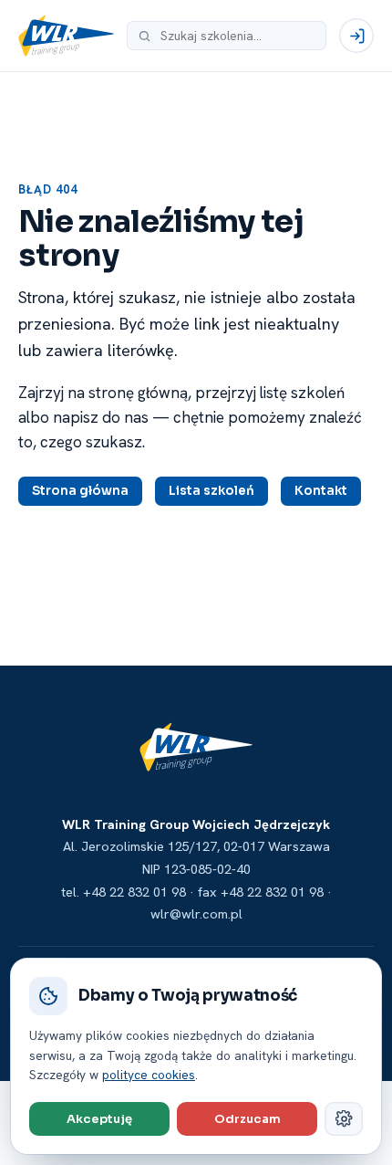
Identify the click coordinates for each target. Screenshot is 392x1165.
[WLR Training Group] (66, 36)
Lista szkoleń (211, 491)
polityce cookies (148, 1074)
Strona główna (80, 491)
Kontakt (320, 491)
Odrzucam (247, 1119)
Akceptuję (99, 1119)
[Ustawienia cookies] (344, 1119)
